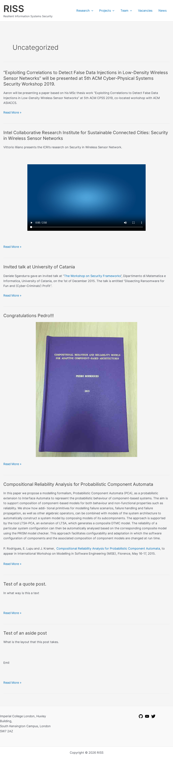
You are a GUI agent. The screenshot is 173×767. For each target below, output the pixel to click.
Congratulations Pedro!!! (28, 315)
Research (83, 10)
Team (124, 10)
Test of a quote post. (24, 584)
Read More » (12, 112)
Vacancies (145, 10)
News (162, 10)
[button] (91, 10)
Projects (105, 10)
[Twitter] (153, 716)
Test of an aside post (25, 633)
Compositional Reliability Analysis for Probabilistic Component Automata (78, 484)
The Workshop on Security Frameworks (92, 276)
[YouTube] (147, 716)
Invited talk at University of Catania (39, 266)
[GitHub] (141, 716)
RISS (13, 8)
